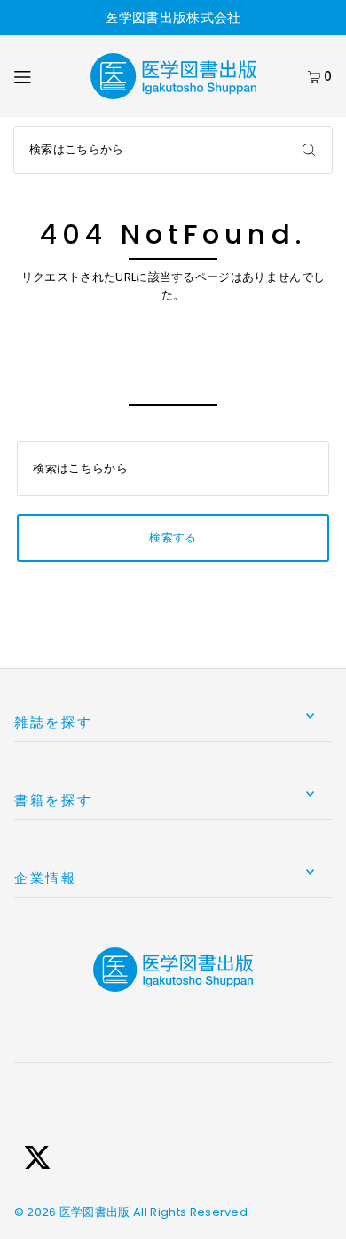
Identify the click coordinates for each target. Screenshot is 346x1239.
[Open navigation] (42, 76)
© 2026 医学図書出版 (72, 1212)
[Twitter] (37, 1160)
